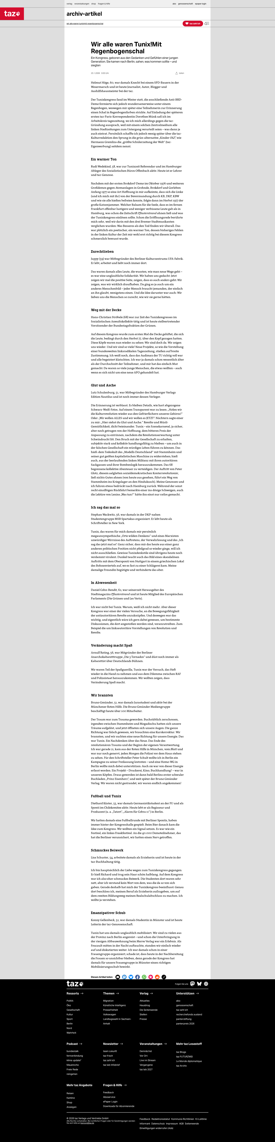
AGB (181, 1123)
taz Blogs (181, 1052)
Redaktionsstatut (161, 1119)
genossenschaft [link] (185, 3)
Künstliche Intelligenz (114, 1005)
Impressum (172, 1123)
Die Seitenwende (149, 1009)
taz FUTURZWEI (184, 1056)
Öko (69, 1005)
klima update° (74, 1060)
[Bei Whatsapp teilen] (144, 977)
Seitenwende (192, 1123)
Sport (70, 1019)
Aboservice (109, 1097)
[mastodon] (192, 985)
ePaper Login (110, 1101)
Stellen (143, 1014)
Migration (108, 1000)
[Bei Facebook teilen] (137, 977)
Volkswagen (109, 1014)
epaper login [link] (200, 3)
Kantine (71, 1097)
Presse (143, 1019)
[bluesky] (199, 985)
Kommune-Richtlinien (183, 1119)
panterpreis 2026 (185, 1023)
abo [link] (174, 3)
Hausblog (145, 1005)
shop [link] (93, 3)
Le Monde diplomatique (189, 1061)
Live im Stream (148, 1060)
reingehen (72, 1074)
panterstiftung (183, 1019)
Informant (145, 1123)
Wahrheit (71, 1032)
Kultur (70, 1014)
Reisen (70, 1093)
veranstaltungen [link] (81, 3)
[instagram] (206, 985)
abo (178, 1000)
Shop (69, 1102)
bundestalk (72, 1051)
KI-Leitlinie (201, 1119)
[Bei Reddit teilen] (157, 977)
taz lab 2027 (146, 1069)
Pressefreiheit (110, 1009)
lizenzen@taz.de (87, 1123)
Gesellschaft (73, 1009)
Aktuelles (145, 1000)
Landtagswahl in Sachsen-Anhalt (117, 1021)
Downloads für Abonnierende (118, 1106)
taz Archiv (181, 1065)
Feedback (108, 1092)
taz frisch (108, 1055)
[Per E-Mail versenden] (117, 977)
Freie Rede (72, 1069)
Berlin (70, 1023)
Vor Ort (144, 1055)
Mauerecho (73, 1064)
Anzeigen (71, 1107)
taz (75, 984)
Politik (70, 1000)
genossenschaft (184, 1005)
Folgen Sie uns (181, 984)
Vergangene (146, 1064)
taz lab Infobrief (111, 1064)
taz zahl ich (182, 1009)
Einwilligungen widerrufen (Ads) (156, 1128)
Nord (69, 1028)
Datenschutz (158, 1123)
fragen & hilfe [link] (104, 3)
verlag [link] (69, 3)
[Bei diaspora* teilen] (150, 977)
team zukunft (110, 1051)
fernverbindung (75, 1055)
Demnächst (146, 1051)
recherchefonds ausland (189, 1014)
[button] (207, 23)
